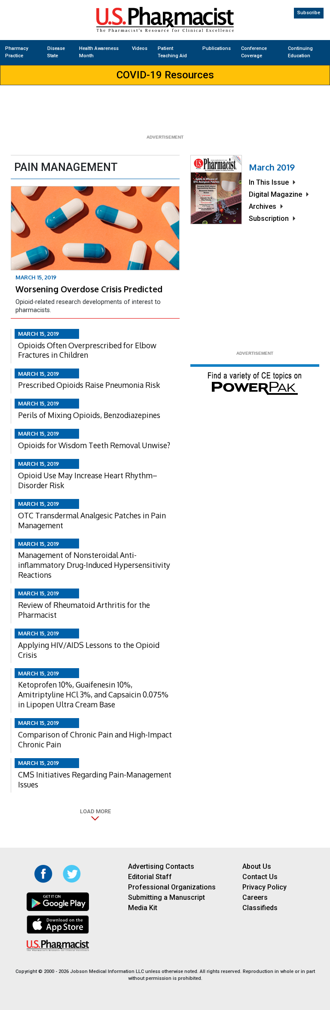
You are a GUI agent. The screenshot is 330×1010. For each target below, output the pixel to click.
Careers (255, 897)
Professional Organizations (172, 887)
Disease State (56, 52)
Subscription (269, 218)
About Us (256, 866)
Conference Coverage (254, 52)
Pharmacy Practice (16, 52)
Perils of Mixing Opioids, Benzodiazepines (89, 415)
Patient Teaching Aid (172, 52)
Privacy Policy (264, 887)
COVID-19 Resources (165, 75)
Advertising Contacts (161, 866)
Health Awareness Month (99, 52)
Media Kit (142, 908)
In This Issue (269, 182)
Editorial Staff (150, 877)
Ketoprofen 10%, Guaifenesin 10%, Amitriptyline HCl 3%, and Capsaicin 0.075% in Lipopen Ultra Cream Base (93, 694)
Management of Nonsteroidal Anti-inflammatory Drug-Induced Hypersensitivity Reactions (94, 564)
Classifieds (260, 908)
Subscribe (308, 12)
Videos (139, 48)
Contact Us (260, 877)
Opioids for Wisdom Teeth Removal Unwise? (94, 445)
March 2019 (272, 167)
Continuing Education (300, 52)
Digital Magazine (275, 194)
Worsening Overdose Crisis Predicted (88, 289)
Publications (216, 48)
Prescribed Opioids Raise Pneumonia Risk (89, 385)
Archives (262, 206)
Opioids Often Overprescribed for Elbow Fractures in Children (87, 350)
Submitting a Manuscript (166, 897)
